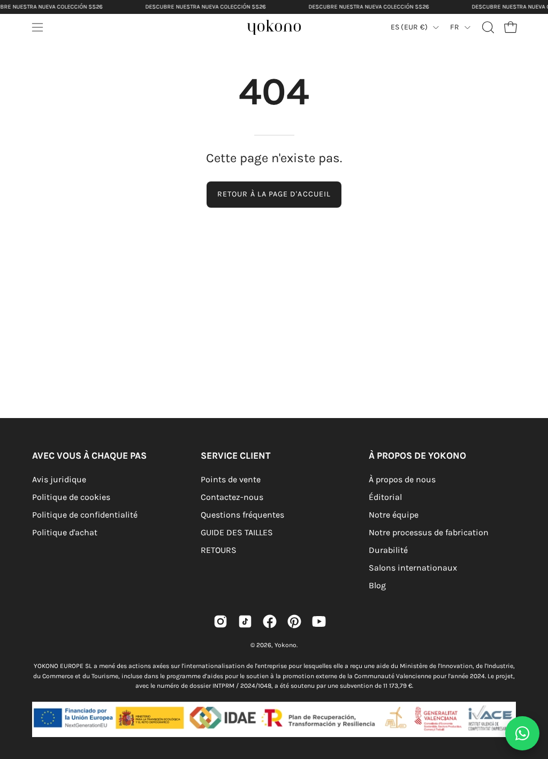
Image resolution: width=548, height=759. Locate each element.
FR (454, 27)
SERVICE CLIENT (235, 455)
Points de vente (231, 479)
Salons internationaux (413, 568)
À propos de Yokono (417, 455)
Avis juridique (59, 479)
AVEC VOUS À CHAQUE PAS (89, 455)
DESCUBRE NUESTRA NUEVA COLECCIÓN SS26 (205, 6)
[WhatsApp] (522, 733)
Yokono (285, 645)
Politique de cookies (71, 497)
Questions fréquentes (242, 515)
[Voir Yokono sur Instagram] (220, 621)
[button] (487, 27)
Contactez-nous (232, 497)
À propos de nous (402, 479)
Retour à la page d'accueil (274, 194)
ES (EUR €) (409, 27)
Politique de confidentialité (85, 515)
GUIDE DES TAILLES (237, 532)
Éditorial (385, 497)
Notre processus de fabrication (429, 532)
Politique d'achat (64, 532)
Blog (377, 585)
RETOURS (219, 550)
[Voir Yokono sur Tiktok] (245, 621)
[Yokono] (284, 30)
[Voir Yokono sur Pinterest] (294, 621)
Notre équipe (393, 515)
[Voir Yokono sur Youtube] (319, 621)
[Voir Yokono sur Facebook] (270, 621)
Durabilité (388, 550)
